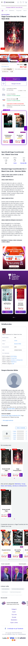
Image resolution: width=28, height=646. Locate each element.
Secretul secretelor (20, 304)
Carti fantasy (14, 356)
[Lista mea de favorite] (23, 2)
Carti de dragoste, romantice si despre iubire (12, 595)
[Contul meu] (18, 2)
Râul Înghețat (7, 303)
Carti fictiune (4, 592)
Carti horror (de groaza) (15, 592)
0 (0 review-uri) (5, 66)
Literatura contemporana (17, 360)
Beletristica (13, 361)
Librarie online (2, 10)
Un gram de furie (6, 550)
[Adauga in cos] (11, 141)
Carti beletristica (5, 589)
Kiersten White (5, 14)
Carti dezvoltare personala (18, 589)
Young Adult (14, 358)
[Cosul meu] (26, 2)
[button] (25, 128)
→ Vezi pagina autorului (7, 420)
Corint (15, 163)
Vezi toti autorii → (23, 564)
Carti (13, 363)
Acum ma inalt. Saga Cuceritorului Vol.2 (11, 415)
